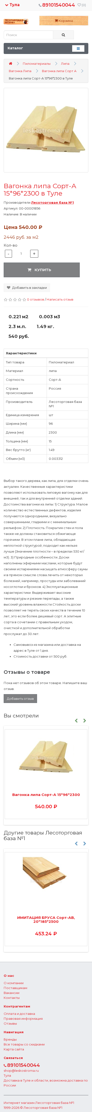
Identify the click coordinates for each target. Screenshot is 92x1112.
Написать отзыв (60, 299)
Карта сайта (14, 1049)
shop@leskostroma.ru (21, 1070)
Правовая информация (23, 1018)
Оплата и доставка (19, 1014)
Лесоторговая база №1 (54, 1103)
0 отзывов (35, 299)
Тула (14, 4)
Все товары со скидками (24, 1044)
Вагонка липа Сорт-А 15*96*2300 (46, 794)
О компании (14, 983)
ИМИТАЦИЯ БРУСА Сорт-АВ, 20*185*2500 (46, 919)
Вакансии (11, 993)
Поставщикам (15, 988)
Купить (42, 269)
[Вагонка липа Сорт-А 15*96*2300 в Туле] (46, 130)
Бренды (10, 1039)
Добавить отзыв (20, 699)
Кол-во (10, 245)
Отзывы (10, 1023)
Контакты (12, 998)
